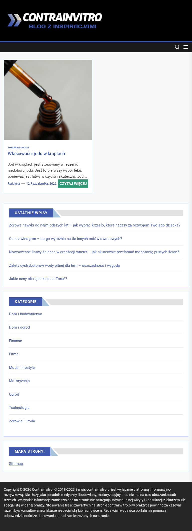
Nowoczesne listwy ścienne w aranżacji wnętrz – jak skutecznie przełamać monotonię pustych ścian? (94, 252)
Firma (13, 354)
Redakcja (14, 183)
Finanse (15, 341)
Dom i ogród (19, 327)
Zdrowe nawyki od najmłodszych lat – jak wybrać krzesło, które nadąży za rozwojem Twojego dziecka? (94, 225)
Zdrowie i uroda (22, 421)
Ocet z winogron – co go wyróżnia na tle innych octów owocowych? (65, 238)
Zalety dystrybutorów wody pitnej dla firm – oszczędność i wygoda (64, 265)
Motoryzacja (19, 381)
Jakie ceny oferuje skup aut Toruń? (38, 279)
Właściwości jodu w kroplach (36, 153)
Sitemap (16, 463)
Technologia (19, 407)
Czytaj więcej (73, 183)
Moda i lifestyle (22, 367)
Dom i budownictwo (25, 314)
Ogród (14, 394)
